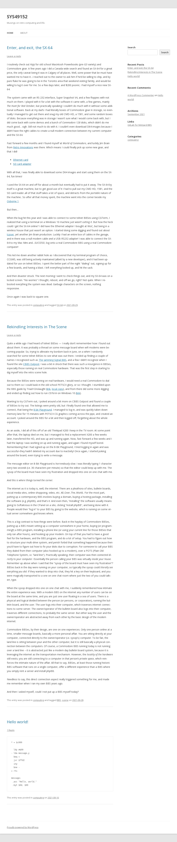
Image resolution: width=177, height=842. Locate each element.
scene (65, 700)
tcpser (10, 234)
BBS (59, 700)
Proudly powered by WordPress (22, 827)
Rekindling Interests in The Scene (37, 326)
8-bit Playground (43, 409)
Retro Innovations (23, 147)
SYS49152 (17, 16)
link (48, 389)
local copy (57, 389)
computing (38, 305)
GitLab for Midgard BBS (140, 125)
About (23, 32)
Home (10, 32)
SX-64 (60, 305)
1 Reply (11, 730)
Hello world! (17, 721)
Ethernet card (20, 159)
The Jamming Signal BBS (52, 360)
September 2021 (136, 114)
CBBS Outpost (31, 364)
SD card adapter (22, 164)
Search (132, 47)
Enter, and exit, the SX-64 (30, 47)
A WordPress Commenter (141, 95)
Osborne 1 (13, 201)
